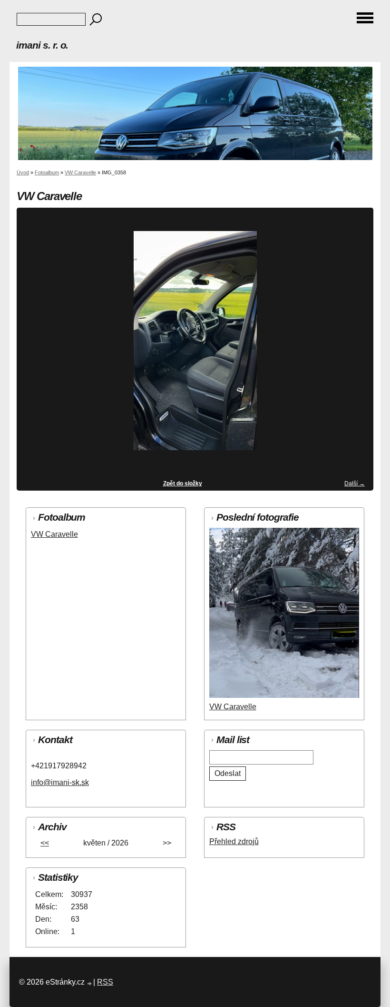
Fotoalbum (47, 172)
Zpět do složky (182, 483)
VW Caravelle (80, 172)
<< (44, 843)
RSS (105, 982)
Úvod (23, 172)
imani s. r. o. (42, 45)
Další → (354, 483)
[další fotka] (358, 345)
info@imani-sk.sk (60, 782)
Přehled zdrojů (234, 841)
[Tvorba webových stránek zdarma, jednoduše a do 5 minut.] (90, 983)
